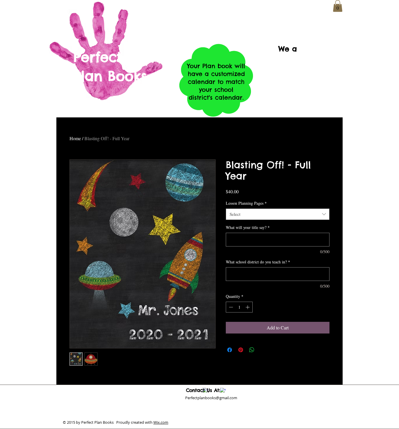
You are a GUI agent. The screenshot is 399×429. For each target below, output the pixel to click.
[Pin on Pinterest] (240, 349)
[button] (338, 6)
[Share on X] (262, 349)
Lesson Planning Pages (246, 203)
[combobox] (277, 214)
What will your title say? (248, 227)
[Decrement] (230, 307)
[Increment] (248, 307)
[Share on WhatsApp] (251, 349)
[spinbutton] (239, 307)
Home (75, 138)
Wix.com (160, 422)
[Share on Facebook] (229, 349)
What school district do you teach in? (258, 262)
